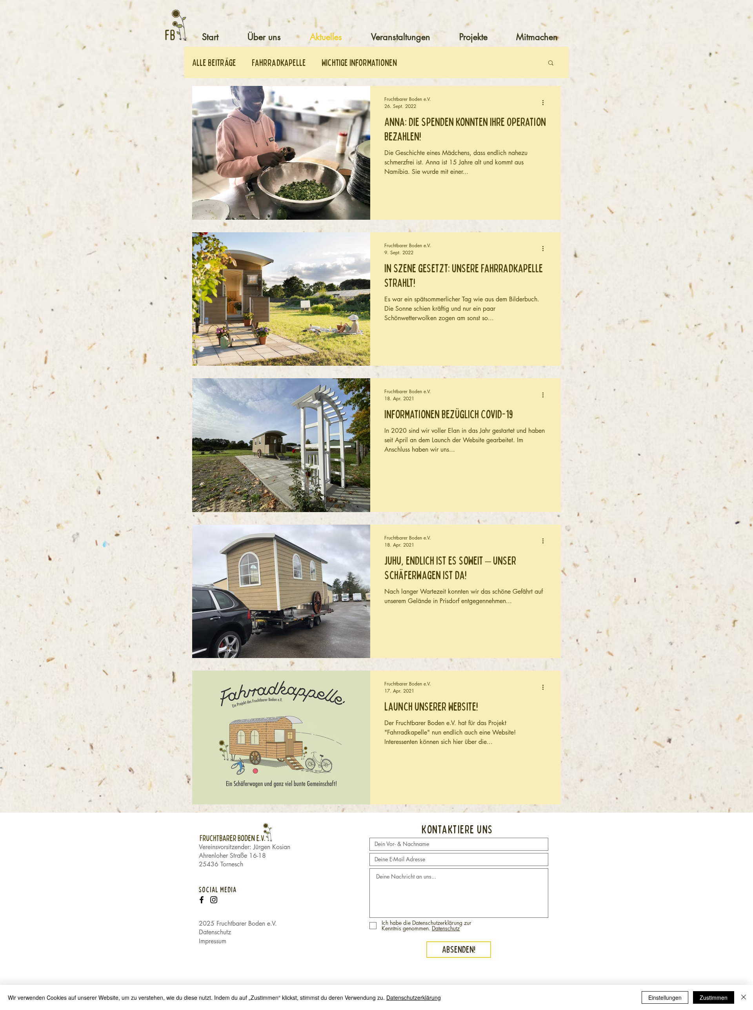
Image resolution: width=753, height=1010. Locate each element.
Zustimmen (714, 997)
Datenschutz (215, 932)
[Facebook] (201, 899)
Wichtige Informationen (359, 62)
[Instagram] (213, 899)
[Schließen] (743, 997)
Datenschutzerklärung (413, 997)
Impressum (212, 941)
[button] (551, 63)
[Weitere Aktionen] (545, 102)
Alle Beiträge (214, 62)
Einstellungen (665, 997)
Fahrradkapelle (279, 62)
